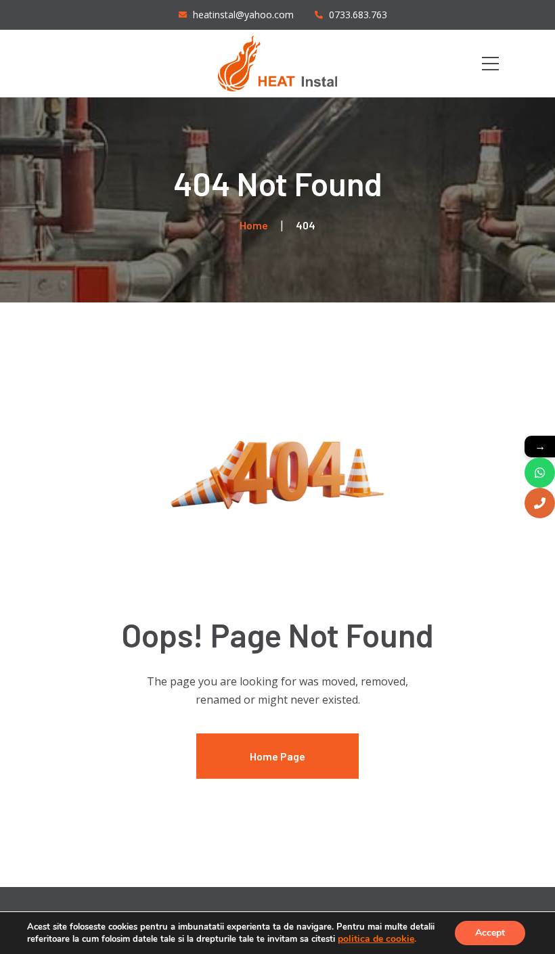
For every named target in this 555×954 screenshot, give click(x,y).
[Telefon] (540, 503)
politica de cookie (376, 938)
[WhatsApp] (540, 472)
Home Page (277, 756)
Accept (490, 932)
